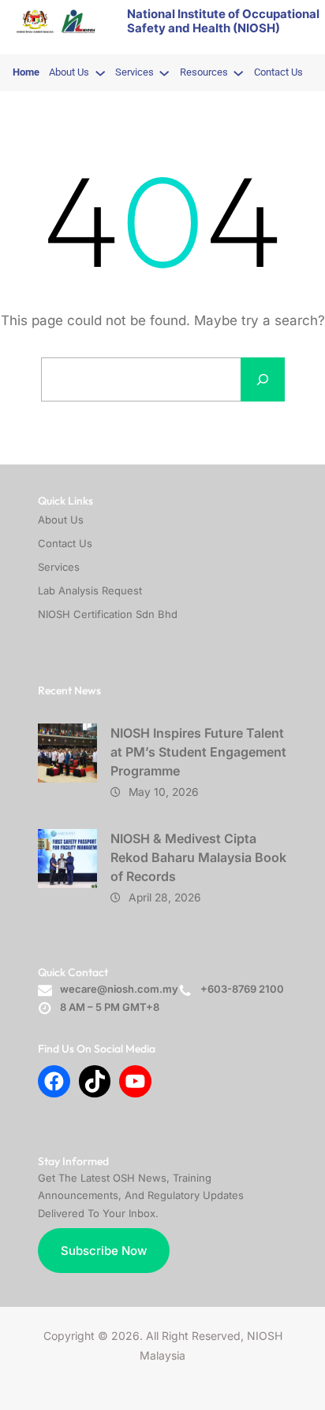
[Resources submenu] (238, 72)
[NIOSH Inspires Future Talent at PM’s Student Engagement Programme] (67, 753)
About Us (61, 519)
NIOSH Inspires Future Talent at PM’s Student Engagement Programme (198, 752)
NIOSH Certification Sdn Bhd (107, 614)
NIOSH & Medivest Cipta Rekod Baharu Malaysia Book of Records (198, 857)
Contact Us (65, 543)
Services (59, 567)
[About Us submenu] (100, 72)
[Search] (263, 379)
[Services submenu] (164, 72)
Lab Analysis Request (90, 590)
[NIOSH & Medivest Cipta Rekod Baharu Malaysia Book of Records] (67, 858)
